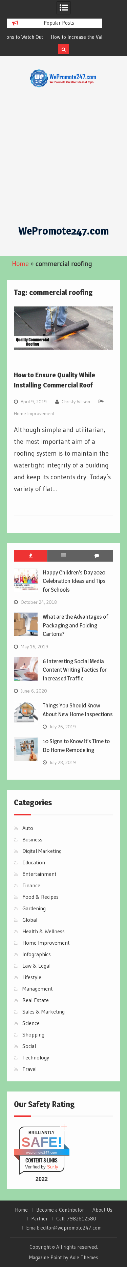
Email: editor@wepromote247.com (64, 1228)
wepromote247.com (41, 1152)
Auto (27, 828)
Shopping (33, 1034)
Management (37, 988)
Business (32, 839)
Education (33, 862)
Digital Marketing (42, 850)
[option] (54, 37)
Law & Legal (36, 965)
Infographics (36, 954)
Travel (29, 1069)
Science (31, 1023)
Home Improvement (34, 413)
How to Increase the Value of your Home (54, 37)
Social (29, 1046)
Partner (39, 1218)
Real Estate (35, 1000)
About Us (102, 1210)
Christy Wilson (76, 402)
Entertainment (39, 873)
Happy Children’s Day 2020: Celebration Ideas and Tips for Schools (75, 581)
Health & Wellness (43, 931)
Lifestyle (31, 977)
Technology (35, 1057)
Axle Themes (84, 1257)
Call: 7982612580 (76, 1218)
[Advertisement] (63, 156)
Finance (31, 885)
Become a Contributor (60, 1210)
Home (20, 264)
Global (29, 919)
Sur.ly (52, 1166)
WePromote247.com (63, 230)
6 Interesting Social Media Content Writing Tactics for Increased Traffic (75, 670)
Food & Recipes (40, 896)
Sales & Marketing (43, 1011)
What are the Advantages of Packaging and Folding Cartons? (75, 625)
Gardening (34, 908)
